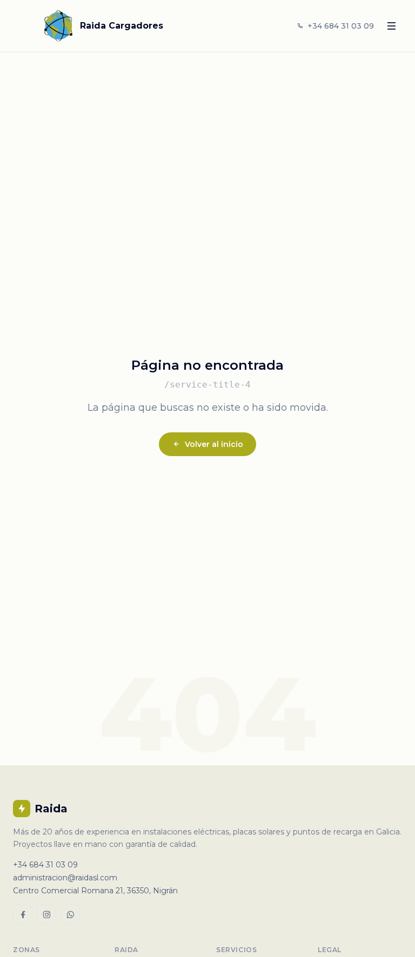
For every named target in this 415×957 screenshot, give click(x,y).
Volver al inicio (214, 444)
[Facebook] (22, 914)
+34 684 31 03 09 (340, 26)
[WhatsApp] (70, 914)
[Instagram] (46, 914)
